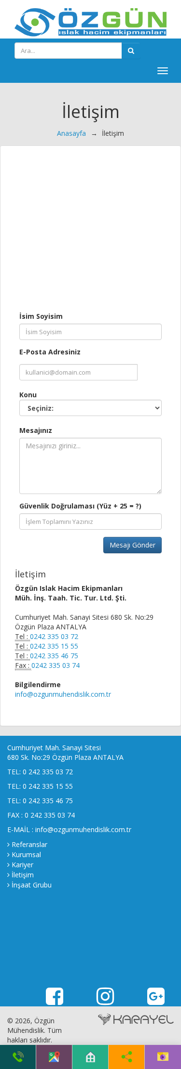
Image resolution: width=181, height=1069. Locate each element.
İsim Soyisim (41, 316)
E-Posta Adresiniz (50, 351)
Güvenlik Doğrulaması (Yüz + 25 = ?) (80, 505)
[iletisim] (162, 1057)
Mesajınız (35, 430)
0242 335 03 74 (55, 665)
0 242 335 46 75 (48, 800)
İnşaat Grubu (32, 884)
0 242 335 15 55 (48, 786)
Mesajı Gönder (132, 544)
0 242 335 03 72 (48, 771)
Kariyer (22, 864)
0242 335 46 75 (54, 655)
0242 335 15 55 (54, 646)
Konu (28, 394)
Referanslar (29, 844)
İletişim (23, 874)
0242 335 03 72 (54, 636)
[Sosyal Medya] (126, 1057)
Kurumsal (26, 854)
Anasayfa (71, 133)
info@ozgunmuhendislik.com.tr (63, 694)
